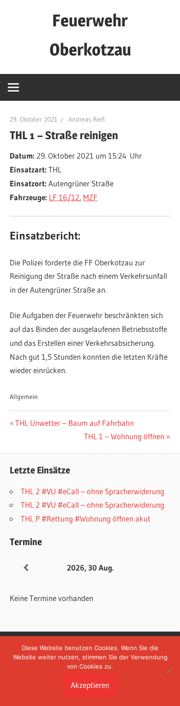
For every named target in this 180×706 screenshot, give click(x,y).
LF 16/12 (64, 197)
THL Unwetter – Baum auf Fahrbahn (74, 423)
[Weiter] (154, 568)
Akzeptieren (90, 685)
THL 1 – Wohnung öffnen (124, 436)
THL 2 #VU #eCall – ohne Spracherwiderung (92, 491)
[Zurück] (26, 568)
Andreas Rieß (86, 119)
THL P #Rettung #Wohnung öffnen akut (85, 518)
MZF (90, 197)
